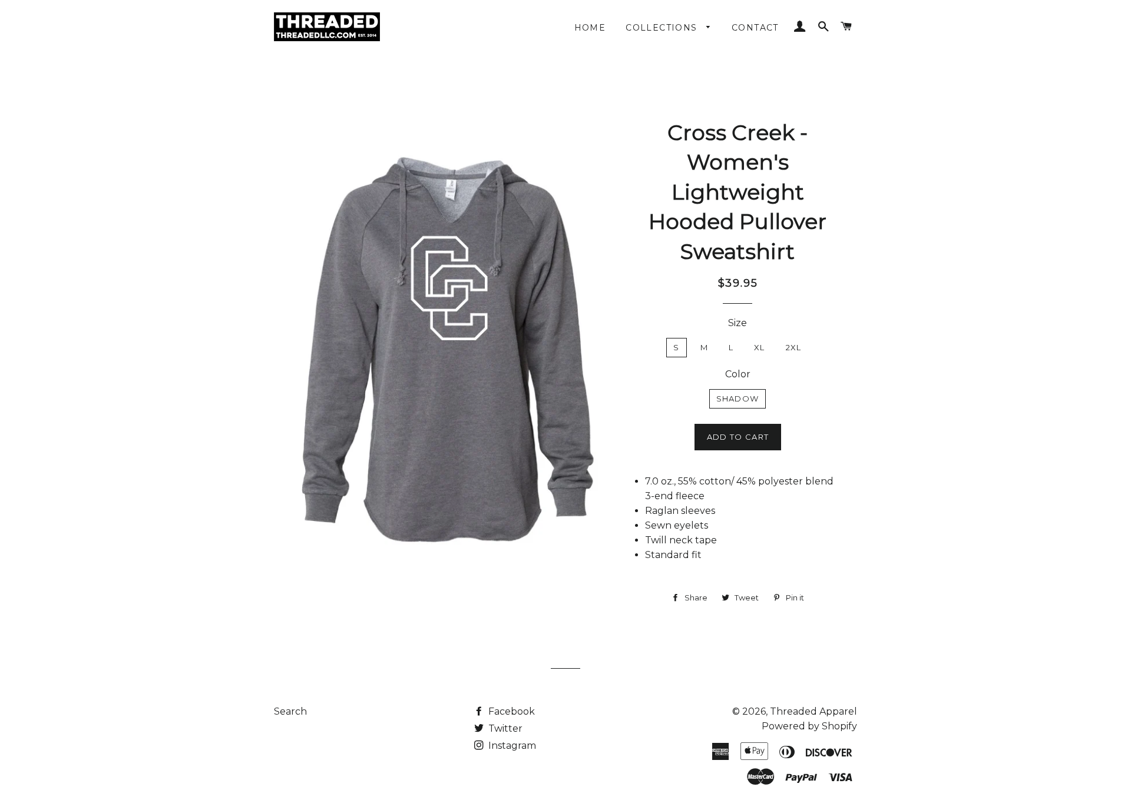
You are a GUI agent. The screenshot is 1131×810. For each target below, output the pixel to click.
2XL (794, 347)
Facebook (510, 711)
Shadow (737, 398)
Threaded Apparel (813, 711)
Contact (755, 27)
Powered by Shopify (809, 726)
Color (737, 374)
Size (737, 322)
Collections (663, 27)
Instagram (511, 745)
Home (590, 27)
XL (759, 347)
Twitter (504, 728)
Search (290, 711)
